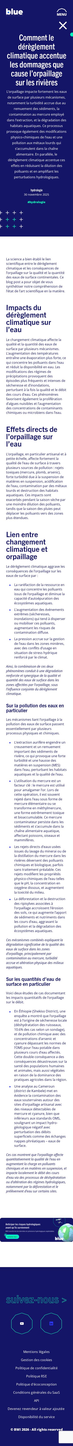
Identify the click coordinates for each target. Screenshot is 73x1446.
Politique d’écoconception (36, 1384)
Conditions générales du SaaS (36, 1392)
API (36, 1400)
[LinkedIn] (51, 1323)
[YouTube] (22, 1323)
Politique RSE (36, 1376)
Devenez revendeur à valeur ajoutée (36, 1409)
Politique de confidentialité (36, 1368)
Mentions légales (36, 1352)
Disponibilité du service (36, 1417)
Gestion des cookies (36, 1360)
